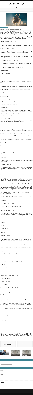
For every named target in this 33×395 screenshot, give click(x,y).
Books (1, 373)
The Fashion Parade (14, 355)
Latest (2, 378)
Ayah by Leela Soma (25, 355)
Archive (2, 370)
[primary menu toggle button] (16, 7)
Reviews (2, 381)
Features (2, 374)
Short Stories (5, 27)
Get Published (2, 377)
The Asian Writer (16, 3)
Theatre (2, 383)
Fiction (2, 27)
